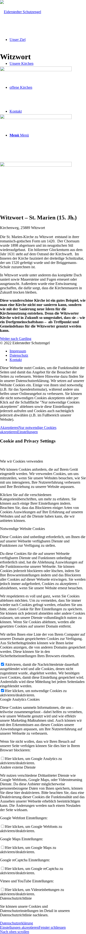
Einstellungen (27, 432)
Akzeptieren (9, 428)
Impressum (18, 351)
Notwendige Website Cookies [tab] (22, 529)
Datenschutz (19, 355)
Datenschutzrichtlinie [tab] (16, 898)
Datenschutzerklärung (16, 923)
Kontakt (16, 360)
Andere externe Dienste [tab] (18, 767)
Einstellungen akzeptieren (19, 927)
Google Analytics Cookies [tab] (20, 699)
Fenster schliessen (52, 927)
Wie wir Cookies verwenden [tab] (21, 461)
